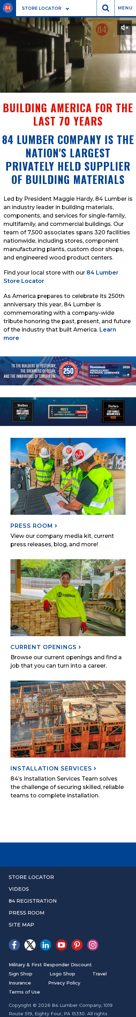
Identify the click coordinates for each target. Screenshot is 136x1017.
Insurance (20, 983)
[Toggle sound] (124, 27)
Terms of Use (24, 992)
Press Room (27, 913)
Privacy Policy (64, 983)
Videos (19, 889)
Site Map (21, 925)
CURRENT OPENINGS (44, 647)
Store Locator (31, 877)
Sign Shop (20, 973)
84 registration (33, 901)
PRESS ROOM (32, 525)
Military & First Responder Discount (50, 964)
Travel (99, 973)
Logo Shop (62, 973)
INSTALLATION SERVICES (52, 768)
